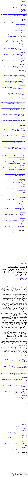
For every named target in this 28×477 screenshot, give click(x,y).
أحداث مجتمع (22, 85)
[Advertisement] (14, 248)
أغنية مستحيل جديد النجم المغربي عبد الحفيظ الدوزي (13, 194)
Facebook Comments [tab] (20, 397)
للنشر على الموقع (21, 11)
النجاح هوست (15, 474)
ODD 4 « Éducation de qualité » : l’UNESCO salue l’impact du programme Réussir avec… (13, 88)
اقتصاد (23, 44)
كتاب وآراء (22, 204)
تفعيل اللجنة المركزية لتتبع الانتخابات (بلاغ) (15, 41)
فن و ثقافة (22, 125)
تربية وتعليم (22, 71)
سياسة (23, 19)
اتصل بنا (23, 9)
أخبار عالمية (24, 447)
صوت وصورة (22, 179)
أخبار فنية (22, 126)
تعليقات (23, 398)
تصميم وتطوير (24, 474)
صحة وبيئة (22, 152)
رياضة (23, 98)
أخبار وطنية (22, 26)
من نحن (23, 10)
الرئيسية (23, 17)
